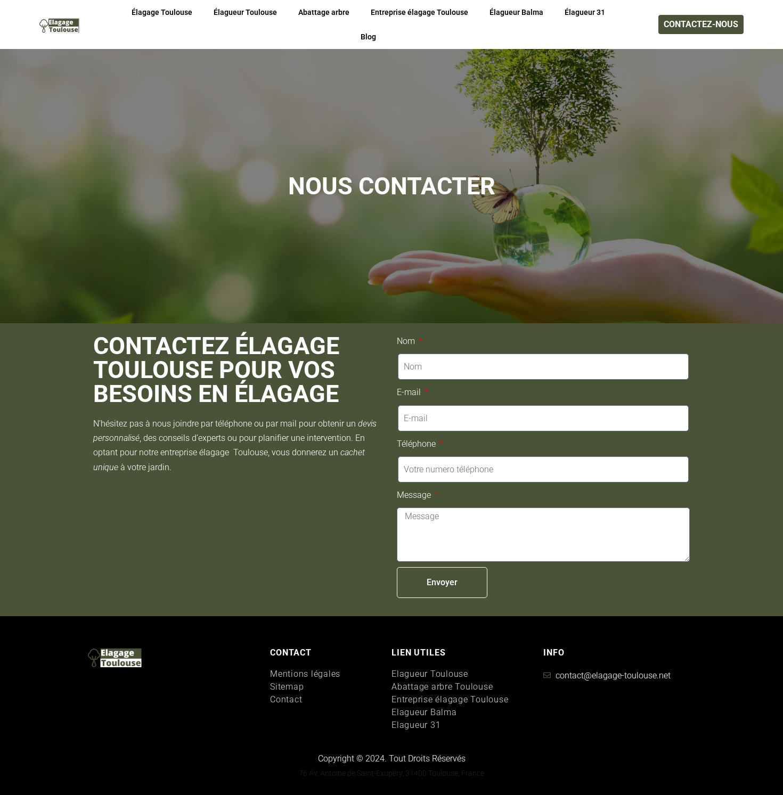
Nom (407, 341)
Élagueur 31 (585, 12)
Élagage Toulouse (162, 12)
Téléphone (417, 444)
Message (415, 495)
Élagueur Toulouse (245, 12)
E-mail (410, 392)
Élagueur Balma (516, 12)
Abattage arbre (323, 12)
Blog (368, 36)
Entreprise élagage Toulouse (419, 12)
